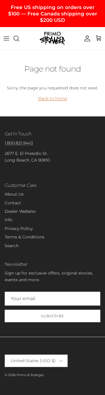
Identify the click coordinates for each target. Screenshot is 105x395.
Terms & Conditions (24, 237)
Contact (13, 203)
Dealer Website (20, 211)
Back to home (52, 98)
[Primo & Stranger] (52, 38)
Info (9, 219)
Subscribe (52, 316)
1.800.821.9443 (19, 143)
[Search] (19, 38)
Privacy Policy (19, 228)
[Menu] (6, 38)
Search (12, 245)
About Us (14, 194)
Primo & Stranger (31, 375)
